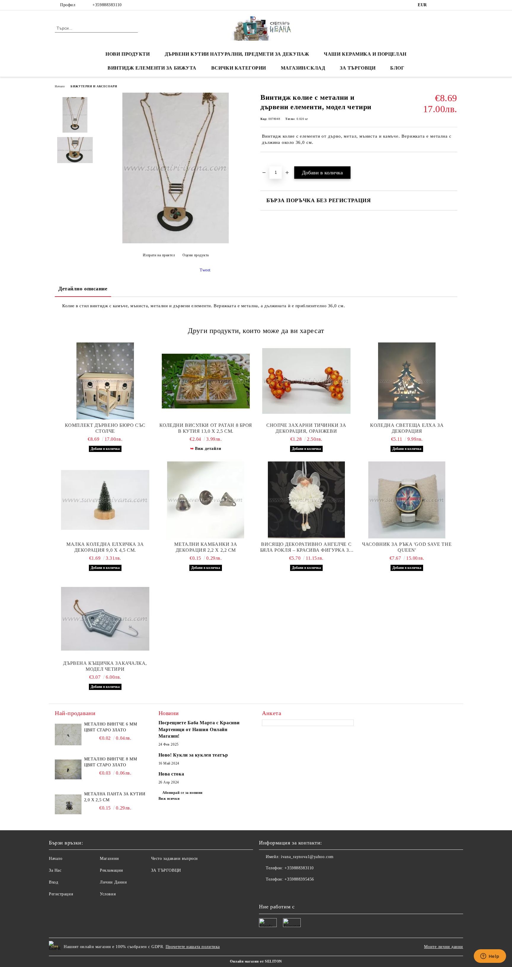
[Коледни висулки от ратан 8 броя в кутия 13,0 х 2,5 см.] (206, 380)
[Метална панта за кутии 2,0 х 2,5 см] (68, 804)
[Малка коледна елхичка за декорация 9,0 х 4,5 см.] (105, 499)
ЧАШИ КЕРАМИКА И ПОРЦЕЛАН (365, 54)
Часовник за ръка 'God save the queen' (407, 547)
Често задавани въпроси (174, 858)
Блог (397, 67)
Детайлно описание (83, 289)
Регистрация (61, 894)
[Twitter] (445, 5)
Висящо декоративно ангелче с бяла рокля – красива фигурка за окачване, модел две (306, 547)
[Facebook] (436, 5)
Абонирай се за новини (182, 793)
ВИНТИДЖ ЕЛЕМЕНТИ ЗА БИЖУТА (152, 67)
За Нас (55, 870)
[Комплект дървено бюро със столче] (105, 380)
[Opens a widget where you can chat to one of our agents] (489, 956)
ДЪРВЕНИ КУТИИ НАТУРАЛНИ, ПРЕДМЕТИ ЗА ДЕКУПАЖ (237, 54)
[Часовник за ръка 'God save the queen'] (407, 499)
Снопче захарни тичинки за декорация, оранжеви (306, 428)
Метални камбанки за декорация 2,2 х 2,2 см (205, 547)
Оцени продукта (196, 255)
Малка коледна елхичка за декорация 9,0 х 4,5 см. (105, 547)
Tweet (205, 270)
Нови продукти (127, 54)
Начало (60, 86)
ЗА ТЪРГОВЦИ (357, 67)
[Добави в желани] (272, 162)
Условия (108, 894)
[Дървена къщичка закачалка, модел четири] (105, 618)
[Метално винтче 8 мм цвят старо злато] (68, 769)
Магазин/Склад (303, 67)
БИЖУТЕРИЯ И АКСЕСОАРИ (94, 86)
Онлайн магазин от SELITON (256, 961)
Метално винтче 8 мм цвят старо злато (110, 762)
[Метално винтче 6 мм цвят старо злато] (68, 734)
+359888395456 (299, 879)
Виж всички (169, 799)
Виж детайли (208, 448)
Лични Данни (113, 882)
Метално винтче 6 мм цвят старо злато (110, 727)
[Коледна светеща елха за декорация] (407, 380)
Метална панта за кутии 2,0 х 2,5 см (114, 797)
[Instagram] (454, 5)
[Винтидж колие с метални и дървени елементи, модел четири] (175, 242)
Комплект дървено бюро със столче (105, 428)
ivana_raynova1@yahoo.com (307, 857)
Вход (53, 882)
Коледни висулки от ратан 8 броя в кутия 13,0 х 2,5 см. (205, 428)
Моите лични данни (443, 947)
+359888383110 (106, 5)
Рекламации (111, 870)
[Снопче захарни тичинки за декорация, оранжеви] (306, 380)
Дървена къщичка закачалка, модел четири (105, 666)
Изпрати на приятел (159, 255)
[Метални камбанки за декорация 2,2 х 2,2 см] (206, 499)
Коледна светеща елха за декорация (407, 428)
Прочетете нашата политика (193, 947)
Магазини (109, 858)
